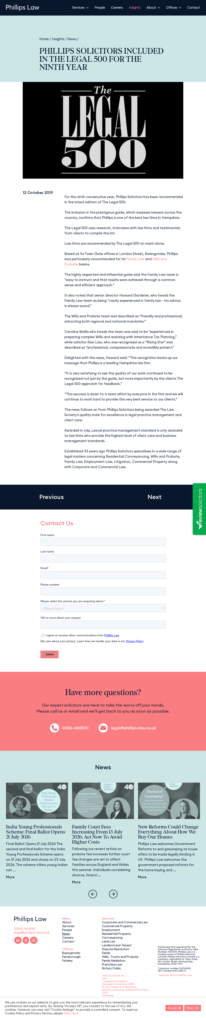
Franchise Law (112, 964)
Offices (171, 7)
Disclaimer (108, 995)
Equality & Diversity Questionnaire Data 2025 (125, 991)
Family (106, 953)
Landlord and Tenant (117, 945)
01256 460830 (75, 728)
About (151, 7)
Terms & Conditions (113, 975)
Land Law (108, 941)
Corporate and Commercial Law (125, 922)
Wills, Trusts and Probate (120, 956)
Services (78, 7)
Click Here (71, 1013)
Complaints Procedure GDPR (118, 983)
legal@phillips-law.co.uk (133, 728)
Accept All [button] (174, 1008)
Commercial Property (117, 926)
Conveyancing (112, 937)
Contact (193, 7)
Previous (51, 497)
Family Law (135, 259)
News (71, 39)
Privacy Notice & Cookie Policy (119, 986)
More (10, 877)
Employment (111, 930)
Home (44, 39)
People (100, 7)
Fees (104, 978)
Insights (135, 7)
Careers (117, 7)
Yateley (67, 960)
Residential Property (116, 933)
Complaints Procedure (114, 981)
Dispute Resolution (115, 949)
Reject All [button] (193, 1008)
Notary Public (111, 968)
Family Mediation (114, 960)
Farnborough (71, 956)
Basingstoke (71, 953)
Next (154, 497)
